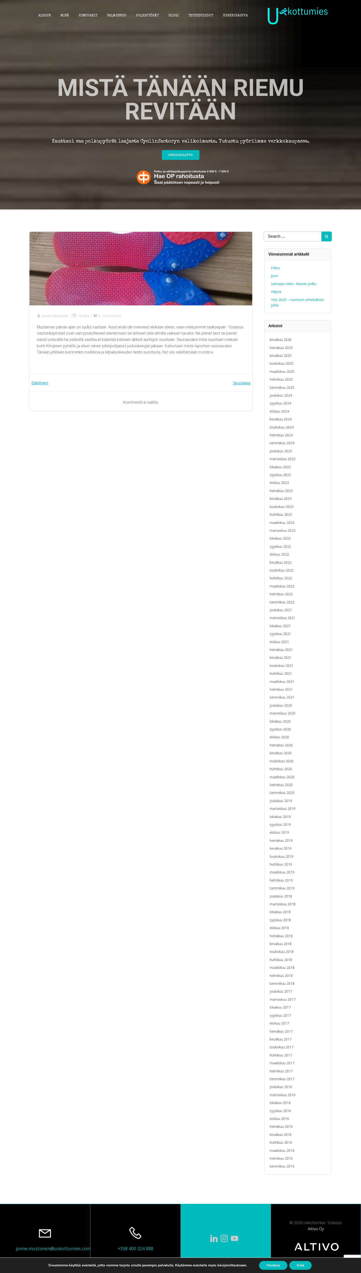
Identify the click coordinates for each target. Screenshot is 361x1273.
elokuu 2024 (279, 411)
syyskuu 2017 (280, 1015)
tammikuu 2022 (282, 602)
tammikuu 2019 (282, 888)
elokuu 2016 (279, 1118)
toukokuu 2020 (281, 761)
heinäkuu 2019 (281, 840)
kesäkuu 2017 (281, 1039)
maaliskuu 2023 (282, 522)
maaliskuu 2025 (282, 371)
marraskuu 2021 (282, 617)
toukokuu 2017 (281, 1047)
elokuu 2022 (279, 554)
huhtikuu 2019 (281, 864)
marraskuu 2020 (282, 713)
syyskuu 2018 (280, 920)
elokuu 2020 (279, 737)
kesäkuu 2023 (281, 498)
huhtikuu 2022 (281, 578)
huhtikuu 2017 (281, 1055)
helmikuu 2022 (281, 594)
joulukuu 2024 (281, 395)
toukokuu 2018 (281, 951)
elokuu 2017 (279, 1023)
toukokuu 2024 (281, 427)
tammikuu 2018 (282, 983)
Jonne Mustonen (55, 315)
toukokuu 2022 (281, 570)
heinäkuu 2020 (281, 745)
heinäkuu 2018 (281, 936)
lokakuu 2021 (280, 626)
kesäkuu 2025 (281, 355)
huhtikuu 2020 (281, 768)
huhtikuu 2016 (281, 1142)
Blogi (173, 15)
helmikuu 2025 (281, 379)
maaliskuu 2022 (282, 586)
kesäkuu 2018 (281, 943)
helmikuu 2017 (281, 1071)
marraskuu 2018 (282, 904)
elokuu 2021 (279, 641)
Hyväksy (273, 1265)
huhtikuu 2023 (281, 514)
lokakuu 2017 (280, 1007)
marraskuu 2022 (282, 530)
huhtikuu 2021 (281, 673)
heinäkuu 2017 (281, 1031)
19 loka (83, 315)
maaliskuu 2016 (282, 1150)
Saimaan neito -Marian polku (294, 283)
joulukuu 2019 (281, 800)
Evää (300, 1265)
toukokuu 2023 (281, 506)
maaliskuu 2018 (282, 967)
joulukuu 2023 (281, 451)
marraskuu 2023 (282, 458)
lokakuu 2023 (280, 467)
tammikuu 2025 (282, 387)
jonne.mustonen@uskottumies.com (53, 1248)
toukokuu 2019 (281, 856)
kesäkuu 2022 (281, 562)
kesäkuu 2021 (281, 657)
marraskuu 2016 (282, 1094)
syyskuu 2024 (280, 403)
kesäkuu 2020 (281, 753)
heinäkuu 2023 (281, 490)
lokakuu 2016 (280, 1102)
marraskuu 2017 (282, 999)
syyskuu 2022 (280, 546)
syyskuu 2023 (280, 474)
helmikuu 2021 (281, 689)
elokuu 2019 (279, 832)
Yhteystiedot (201, 15)
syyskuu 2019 (280, 824)
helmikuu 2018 (281, 975)
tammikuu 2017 (282, 1079)
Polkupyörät (147, 15)
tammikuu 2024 (282, 443)
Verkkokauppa (235, 15)
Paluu (275, 267)
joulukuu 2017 (281, 991)
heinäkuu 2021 (281, 649)
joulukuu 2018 (281, 896)
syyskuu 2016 (280, 1110)
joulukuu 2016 (281, 1086)
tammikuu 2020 (282, 792)
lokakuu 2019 (280, 816)
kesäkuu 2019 (281, 848)
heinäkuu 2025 (281, 347)
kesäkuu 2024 (281, 419)
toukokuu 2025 (281, 363)
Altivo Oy (316, 1229)
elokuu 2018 (279, 927)
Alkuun (44, 15)
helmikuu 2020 (281, 784)
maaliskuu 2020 (282, 777)
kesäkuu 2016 (281, 1134)
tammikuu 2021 (282, 697)
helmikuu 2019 (281, 880)
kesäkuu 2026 (281, 339)
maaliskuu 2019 (282, 872)
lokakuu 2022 (280, 538)
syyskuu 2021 (280, 633)
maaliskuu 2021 (282, 681)
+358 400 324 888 (135, 1248)
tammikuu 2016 (282, 1166)
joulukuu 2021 (281, 610)
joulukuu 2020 (281, 705)
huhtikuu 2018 (281, 959)
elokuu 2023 (279, 482)
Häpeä (276, 291)
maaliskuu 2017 (282, 1063)
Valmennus (116, 15)
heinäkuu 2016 (281, 1126)
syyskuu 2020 (280, 729)
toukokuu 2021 (281, 665)
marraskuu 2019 (282, 808)
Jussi (274, 275)
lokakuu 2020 (280, 721)
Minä (65, 15)
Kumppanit (88, 15)
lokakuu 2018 (280, 911)
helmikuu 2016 (281, 1158)
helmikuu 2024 (281, 435)
